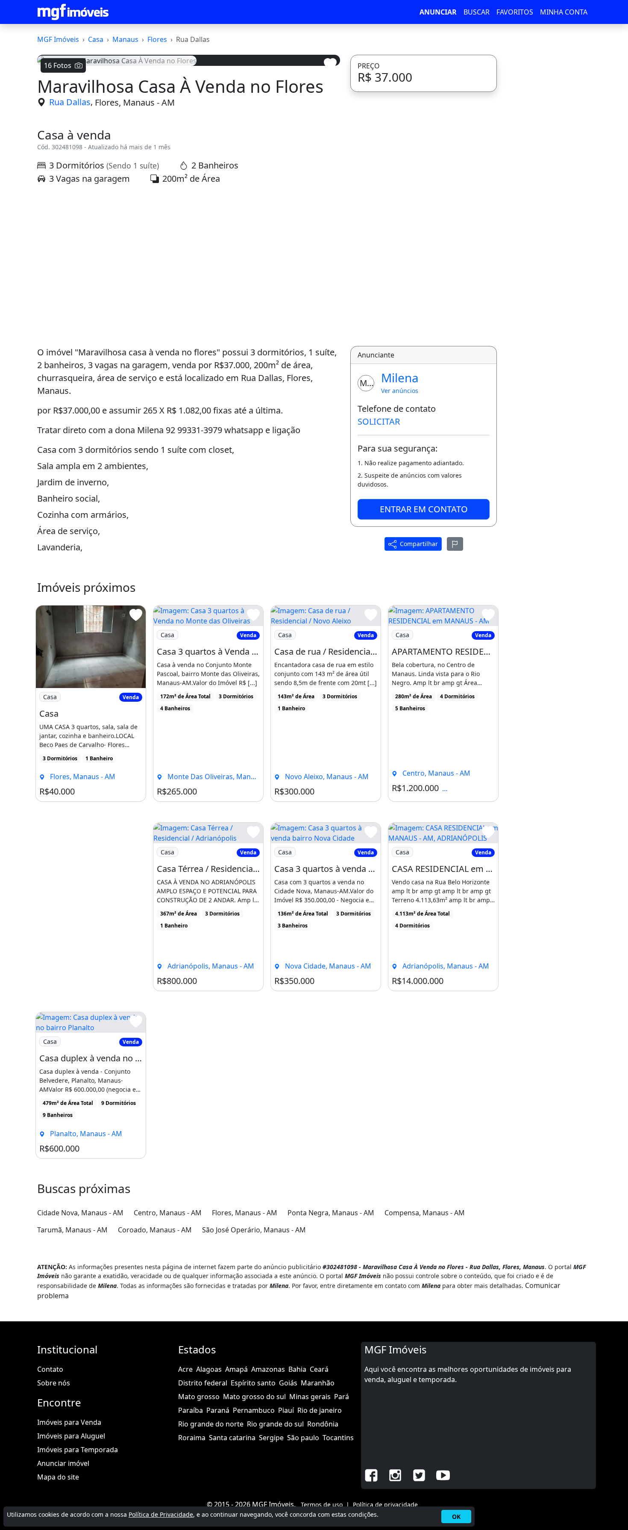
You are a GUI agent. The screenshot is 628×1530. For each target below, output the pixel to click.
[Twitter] (419, 1474)
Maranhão (318, 1383)
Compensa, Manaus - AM (424, 1212)
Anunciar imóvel (63, 1463)
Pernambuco (254, 1410)
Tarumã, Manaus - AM (72, 1230)
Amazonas (268, 1369)
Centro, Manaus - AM (168, 1212)
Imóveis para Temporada (77, 1449)
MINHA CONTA (563, 12)
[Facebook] (371, 1474)
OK (456, 1516)
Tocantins (338, 1437)
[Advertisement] (188, 265)
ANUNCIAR (438, 12)
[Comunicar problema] (455, 544)
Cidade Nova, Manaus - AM (80, 1212)
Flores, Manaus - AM (135, 102)
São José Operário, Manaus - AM (254, 1230)
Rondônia (322, 1424)
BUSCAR (477, 12)
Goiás (288, 1383)
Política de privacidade (385, 1504)
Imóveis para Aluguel (71, 1436)
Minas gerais (310, 1396)
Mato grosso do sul (254, 1396)
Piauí (286, 1410)
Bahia (297, 1369)
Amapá (236, 1369)
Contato (50, 1369)
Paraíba (190, 1410)
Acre (185, 1369)
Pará (341, 1396)
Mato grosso (199, 1396)
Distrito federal (202, 1383)
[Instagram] (395, 1474)
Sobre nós (53, 1383)
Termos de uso (322, 1504)
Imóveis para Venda (69, 1422)
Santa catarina (232, 1437)
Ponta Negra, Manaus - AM (331, 1212)
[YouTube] (443, 1474)
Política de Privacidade (161, 1514)
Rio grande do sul (275, 1424)
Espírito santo (253, 1383)
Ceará (319, 1369)
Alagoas (209, 1369)
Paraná (217, 1410)
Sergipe (271, 1437)
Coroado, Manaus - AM (155, 1230)
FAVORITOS (514, 12)
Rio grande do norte (211, 1424)
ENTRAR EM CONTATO (424, 509)
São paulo (303, 1437)
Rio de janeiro (319, 1410)
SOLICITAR (379, 421)
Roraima (191, 1437)
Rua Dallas (70, 102)
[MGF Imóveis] (73, 12)
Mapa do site (58, 1477)
